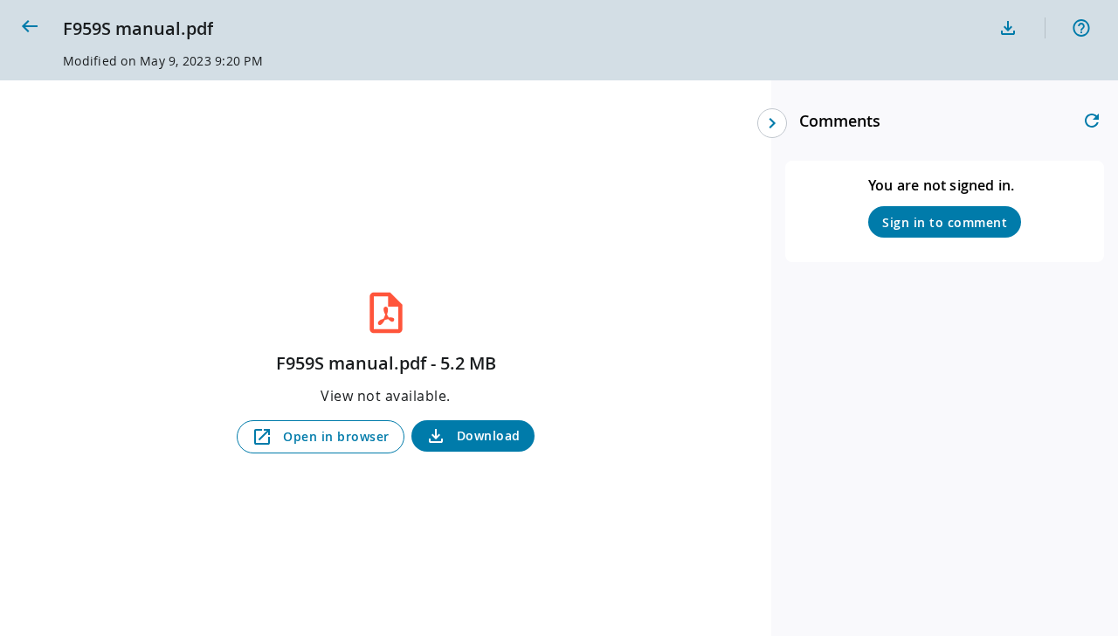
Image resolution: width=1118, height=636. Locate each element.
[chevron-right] (772, 123)
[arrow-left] (29, 26)
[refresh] (1092, 120)
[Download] (1008, 28)
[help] (1081, 28)
